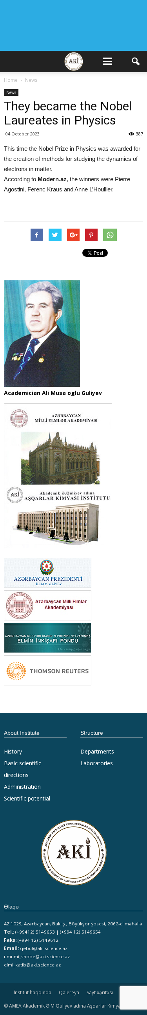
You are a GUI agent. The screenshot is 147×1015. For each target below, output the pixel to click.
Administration (22, 786)
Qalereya (69, 992)
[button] (136, 61)
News (11, 92)
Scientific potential (27, 798)
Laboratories (96, 763)
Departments (97, 751)
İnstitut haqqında (32, 992)
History (13, 751)
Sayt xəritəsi (100, 992)
